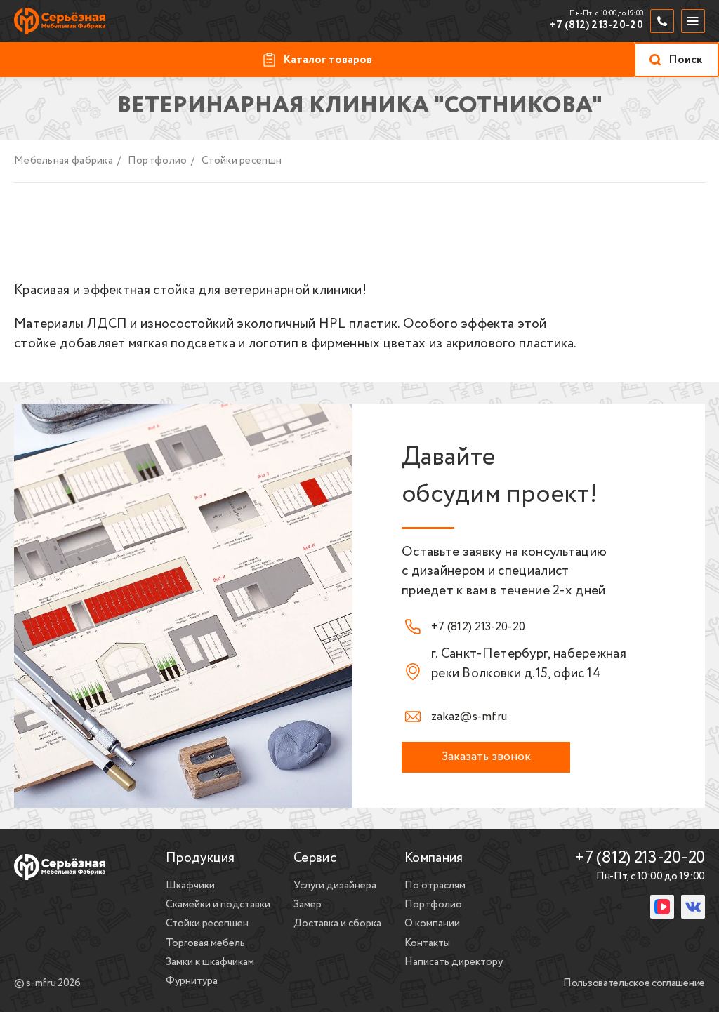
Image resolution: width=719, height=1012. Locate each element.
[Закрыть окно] (594, 867)
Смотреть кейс (425, 957)
